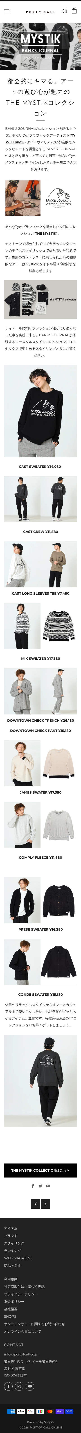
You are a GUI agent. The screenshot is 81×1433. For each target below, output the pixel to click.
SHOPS (10, 1316)
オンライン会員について (22, 1331)
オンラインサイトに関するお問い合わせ (34, 1324)
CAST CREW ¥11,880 (40, 532)
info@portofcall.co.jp (21, 1354)
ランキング (12, 1251)
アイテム (11, 1228)
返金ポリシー (14, 1301)
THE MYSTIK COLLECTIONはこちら (40, 1170)
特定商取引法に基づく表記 (24, 1286)
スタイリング (14, 1243)
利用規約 (11, 1279)
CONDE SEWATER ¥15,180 (40, 994)
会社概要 (11, 1309)
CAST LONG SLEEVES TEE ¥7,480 (40, 593)
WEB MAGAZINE (18, 1258)
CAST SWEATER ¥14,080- (40, 466)
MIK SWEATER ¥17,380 (40, 658)
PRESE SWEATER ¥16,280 (40, 929)
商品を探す (12, 1265)
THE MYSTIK (45, 233)
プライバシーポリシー (21, 1294)
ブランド (11, 1236)
